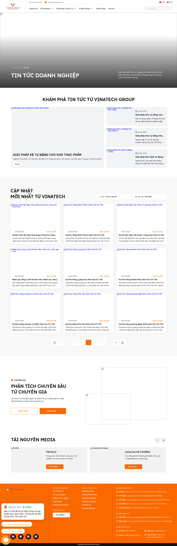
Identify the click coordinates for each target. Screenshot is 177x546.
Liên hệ (111, 8)
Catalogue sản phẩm (61, 505)
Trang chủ (33, 8)
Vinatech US (86, 505)
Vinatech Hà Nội (88, 491)
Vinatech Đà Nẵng (89, 498)
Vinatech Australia (89, 501)
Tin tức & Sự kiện (59, 495)
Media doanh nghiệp (60, 498)
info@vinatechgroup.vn (132, 535)
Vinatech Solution (88, 508)
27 (116, 342)
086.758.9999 (130, 531)
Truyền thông (84, 8)
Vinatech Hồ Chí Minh (90, 495)
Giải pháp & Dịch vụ (64, 8)
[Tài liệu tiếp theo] (163, 440)
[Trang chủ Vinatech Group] (24, 497)
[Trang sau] (122, 342)
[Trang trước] (54, 342)
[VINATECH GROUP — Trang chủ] (13, 6)
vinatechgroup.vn (161, 531)
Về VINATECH (58, 491)
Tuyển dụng (100, 8)
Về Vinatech (45, 8)
